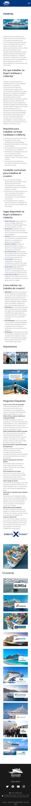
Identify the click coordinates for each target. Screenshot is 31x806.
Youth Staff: (8, 267)
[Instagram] (23, 786)
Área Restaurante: (11, 251)
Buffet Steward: (10, 221)
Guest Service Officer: (12, 274)
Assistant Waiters (10, 244)
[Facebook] (12, 786)
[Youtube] (18, 786)
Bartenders (8, 229)
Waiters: (7, 236)
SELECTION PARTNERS (15, 802)
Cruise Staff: (9, 259)
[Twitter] (7, 786)
